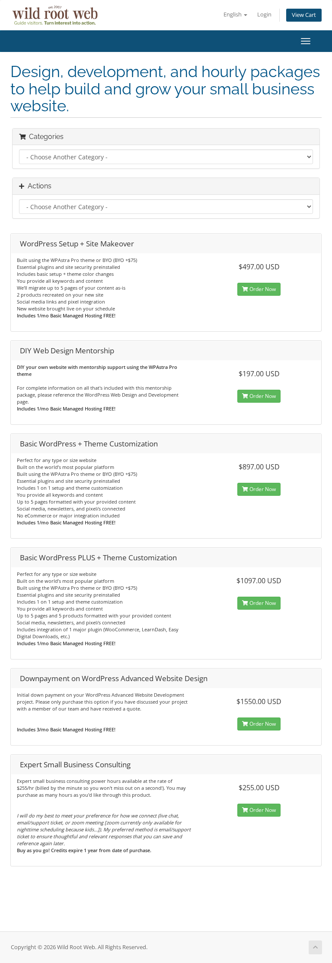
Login (264, 14)
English (233, 14)
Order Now (262, 289)
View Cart (304, 15)
